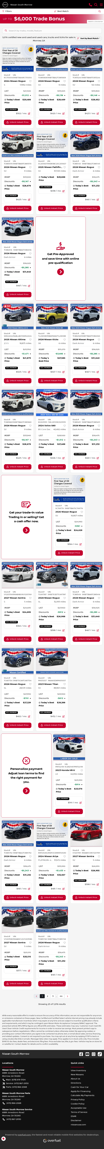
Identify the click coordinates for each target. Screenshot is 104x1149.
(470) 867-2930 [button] (13, 1119)
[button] (90, 4)
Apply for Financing (80, 1091)
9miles (62, 85)
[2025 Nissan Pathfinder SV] (52, 144)
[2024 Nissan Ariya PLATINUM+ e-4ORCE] (52, 833)
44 (61, 996)
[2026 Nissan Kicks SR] (52, 316)
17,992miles (25, 85)
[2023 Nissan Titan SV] (52, 661)
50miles (96, 85)
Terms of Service (79, 1112)
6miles (96, 171)
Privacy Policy (77, 1099)
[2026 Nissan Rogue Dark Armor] (86, 144)
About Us (75, 1079)
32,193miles (60, 601)
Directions (76, 1083)
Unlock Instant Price (19, 122)
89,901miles (60, 688)
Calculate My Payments (82, 1095)
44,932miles (76, 774)
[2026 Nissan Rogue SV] (52, 58)
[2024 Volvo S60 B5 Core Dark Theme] (52, 402)
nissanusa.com (78, 1124)
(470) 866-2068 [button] (13, 1103)
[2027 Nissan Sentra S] (18, 574)
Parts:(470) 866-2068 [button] (16, 1087)
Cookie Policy (77, 1104)
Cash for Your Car (80, 1087)
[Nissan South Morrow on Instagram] (92, 1054)
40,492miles (59, 429)
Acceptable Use (78, 1108)
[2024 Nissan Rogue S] (18, 58)
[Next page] (67, 996)
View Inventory (78, 1070)
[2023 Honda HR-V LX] (69, 747)
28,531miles (25, 688)
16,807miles (77, 515)
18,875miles (25, 343)
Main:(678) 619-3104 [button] (16, 1079)
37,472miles (60, 860)
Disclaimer (76, 1120)
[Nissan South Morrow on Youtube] (86, 1054)
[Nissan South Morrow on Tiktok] (99, 1054)
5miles (27, 601)
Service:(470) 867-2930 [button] (17, 1083)
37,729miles (60, 171)
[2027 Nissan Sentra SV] (86, 833)
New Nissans (77, 1074)
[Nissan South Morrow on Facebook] (80, 1054)
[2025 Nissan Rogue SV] (69, 488)
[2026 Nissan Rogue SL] (52, 574)
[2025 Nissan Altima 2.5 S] (18, 316)
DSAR (73, 1116)
